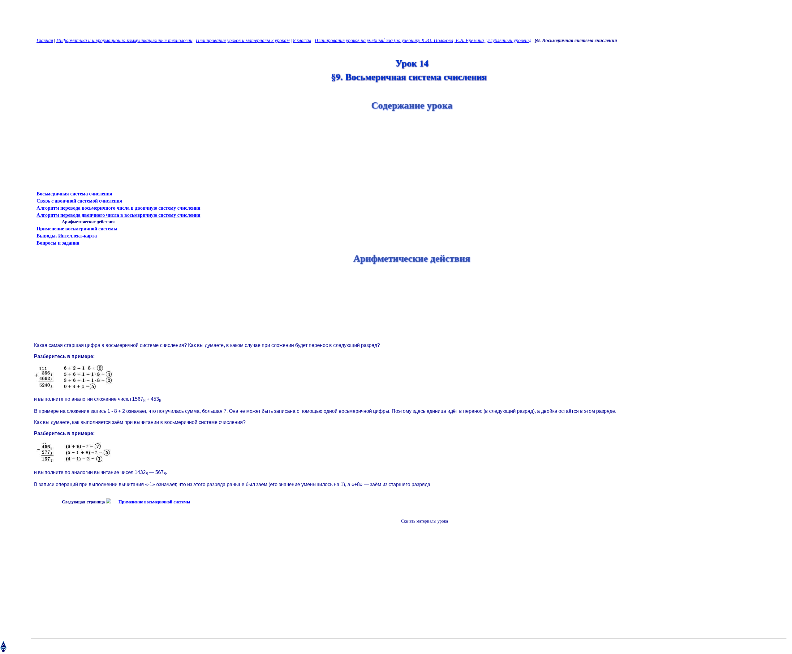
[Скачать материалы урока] (421, 526)
